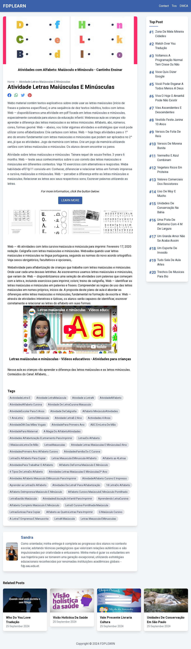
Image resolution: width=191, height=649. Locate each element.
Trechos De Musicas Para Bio (170, 274)
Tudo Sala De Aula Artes (169, 262)
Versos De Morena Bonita (169, 146)
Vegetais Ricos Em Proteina (169, 170)
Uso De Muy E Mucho (166, 194)
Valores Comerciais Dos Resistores (170, 182)
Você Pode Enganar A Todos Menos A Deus (169, 86)
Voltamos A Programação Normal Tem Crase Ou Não (169, 60)
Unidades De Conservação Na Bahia (168, 208)
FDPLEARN (14, 6)
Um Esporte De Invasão (167, 250)
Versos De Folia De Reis (168, 134)
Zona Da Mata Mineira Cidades (169, 34)
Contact (164, 6)
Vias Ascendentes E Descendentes (168, 110)
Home (11, 81)
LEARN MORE (70, 200)
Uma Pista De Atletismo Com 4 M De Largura (169, 224)
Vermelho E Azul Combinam (168, 158)
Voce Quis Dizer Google (165, 74)
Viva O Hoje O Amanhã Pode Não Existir (169, 98)
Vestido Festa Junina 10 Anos (169, 122)
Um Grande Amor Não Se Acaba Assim (171, 238)
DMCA (184, 6)
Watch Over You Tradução (165, 46)
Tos (174, 6)
